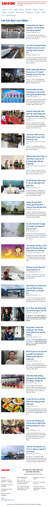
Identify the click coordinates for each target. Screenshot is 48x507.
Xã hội (10, 9)
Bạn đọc (4, 12)
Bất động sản (29, 12)
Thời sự (42, 9)
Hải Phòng (28, 99)
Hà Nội (28, 190)
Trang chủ (4, 9)
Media (15, 9)
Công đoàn (11, 12)
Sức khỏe (37, 12)
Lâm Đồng (28, 456)
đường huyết (38, 412)
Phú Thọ (28, 79)
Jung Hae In (29, 339)
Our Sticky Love (31, 341)
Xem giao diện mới (11, 15)
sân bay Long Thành (40, 274)
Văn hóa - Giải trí (20, 12)
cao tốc (28, 61)
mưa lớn (32, 37)
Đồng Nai (28, 274)
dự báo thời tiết (35, 235)
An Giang (28, 364)
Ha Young (31, 343)
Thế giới (44, 12)
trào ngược (35, 255)
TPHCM (28, 298)
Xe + (3, 15)
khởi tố (28, 172)
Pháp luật (35, 9)
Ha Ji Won (34, 315)
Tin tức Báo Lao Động (14, 20)
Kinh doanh (28, 9)
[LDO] (12, 31)
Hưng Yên (28, 123)
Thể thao (21, 9)
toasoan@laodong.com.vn (8, 500)
